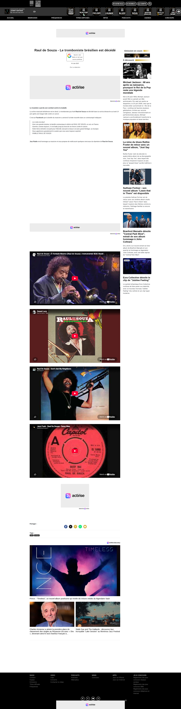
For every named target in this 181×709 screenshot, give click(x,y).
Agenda (147, 18)
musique (36, 535)
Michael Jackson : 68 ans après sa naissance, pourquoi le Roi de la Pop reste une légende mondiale (137, 87)
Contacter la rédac (57, 682)
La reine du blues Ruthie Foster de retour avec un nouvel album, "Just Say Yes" (136, 146)
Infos (105, 18)
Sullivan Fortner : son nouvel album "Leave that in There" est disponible (137, 191)
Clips (52, 677)
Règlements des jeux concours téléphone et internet (141, 691)
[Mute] (34, 11)
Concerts (53, 680)
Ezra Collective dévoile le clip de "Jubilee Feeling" (136, 278)
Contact (32, 677)
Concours (169, 18)
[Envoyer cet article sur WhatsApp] (80, 527)
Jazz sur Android (119, 680)
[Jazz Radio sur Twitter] (88, 698)
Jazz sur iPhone (118, 677)
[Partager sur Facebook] (65, 527)
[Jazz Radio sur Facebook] (82, 698)
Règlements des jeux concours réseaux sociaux (140, 680)
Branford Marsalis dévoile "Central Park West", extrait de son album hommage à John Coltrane (137, 236)
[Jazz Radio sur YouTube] (93, 698)
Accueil (10, 18)
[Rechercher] (150, 4)
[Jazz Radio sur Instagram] (98, 698)
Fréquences (56, 18)
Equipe (32, 680)
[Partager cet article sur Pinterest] (75, 527)
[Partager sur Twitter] (70, 527)
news (31, 535)
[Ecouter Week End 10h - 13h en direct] (137, 55)
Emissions (33, 682)
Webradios (32, 18)
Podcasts (126, 18)
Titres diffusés (82, 18)
